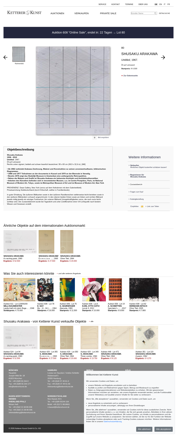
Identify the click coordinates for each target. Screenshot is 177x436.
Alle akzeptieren (163, 429)
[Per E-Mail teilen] (141, 206)
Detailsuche (164, 13)
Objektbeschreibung (20, 149)
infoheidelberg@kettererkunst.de (22, 412)
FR (168, 4)
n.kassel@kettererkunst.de (58, 407)
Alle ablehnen (144, 429)
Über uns (143, 4)
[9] (163, 57)
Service (102, 4)
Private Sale (108, 13)
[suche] (155, 13)
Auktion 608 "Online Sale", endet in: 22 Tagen (82, 32)
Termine (129, 4)
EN (160, 4)
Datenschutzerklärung (113, 421)
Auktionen (57, 13)
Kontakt (115, 4)
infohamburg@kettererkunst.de (60, 386)
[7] (5, 57)
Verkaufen (81, 13)
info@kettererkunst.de (18, 386)
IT (164, 4)
